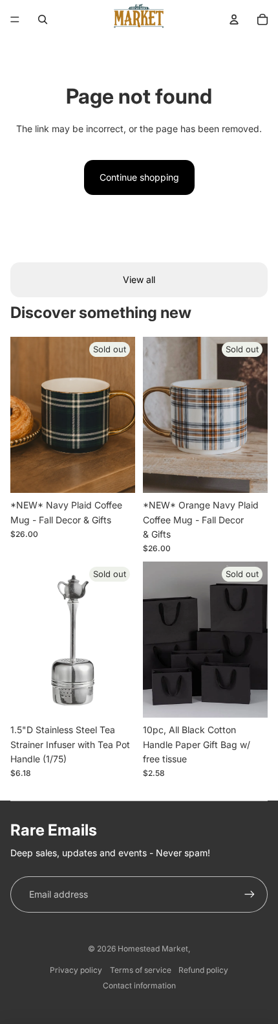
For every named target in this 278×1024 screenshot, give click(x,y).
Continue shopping (139, 177)
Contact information (139, 985)
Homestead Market (153, 948)
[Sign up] (249, 894)
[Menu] (15, 19)
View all (139, 279)
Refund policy (203, 970)
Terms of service (140, 970)
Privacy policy (76, 970)
